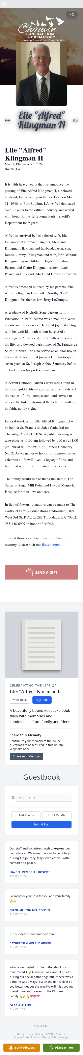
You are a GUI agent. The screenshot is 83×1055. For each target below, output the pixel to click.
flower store (50, 544)
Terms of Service (52, 1037)
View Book (20, 700)
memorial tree (53, 538)
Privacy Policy (30, 1037)
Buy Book (42, 700)
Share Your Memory (26, 756)
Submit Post (41, 824)
